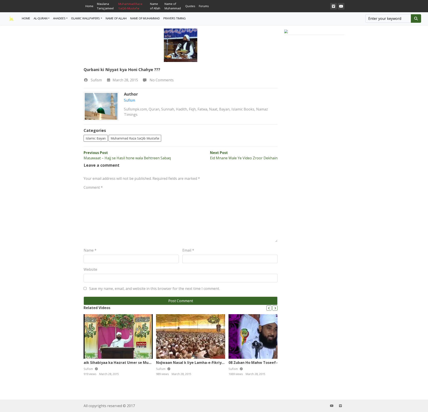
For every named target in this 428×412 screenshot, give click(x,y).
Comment (93, 187)
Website (90, 269)
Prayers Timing (174, 18)
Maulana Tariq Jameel (105, 6)
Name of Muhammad (173, 6)
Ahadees (59, 18)
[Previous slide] (269, 308)
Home (89, 6)
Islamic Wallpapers (85, 18)
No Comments (161, 80)
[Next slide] (275, 308)
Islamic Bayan (96, 138)
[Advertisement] (314, 118)
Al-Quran (40, 18)
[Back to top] (14, 386)
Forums (204, 6)
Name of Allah (155, 6)
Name (90, 250)
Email (188, 250)
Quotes (190, 6)
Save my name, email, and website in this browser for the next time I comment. (154, 288)
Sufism (96, 80)
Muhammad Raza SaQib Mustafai (130, 6)
